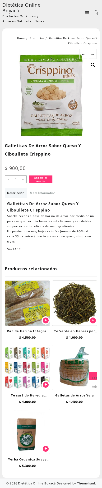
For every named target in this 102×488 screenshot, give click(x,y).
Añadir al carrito (40, 179)
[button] (93, 65)
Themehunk (86, 483)
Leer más (94, 378)
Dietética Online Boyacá (21, 8)
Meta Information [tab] (43, 193)
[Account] (96, 13)
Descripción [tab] (15, 193)
